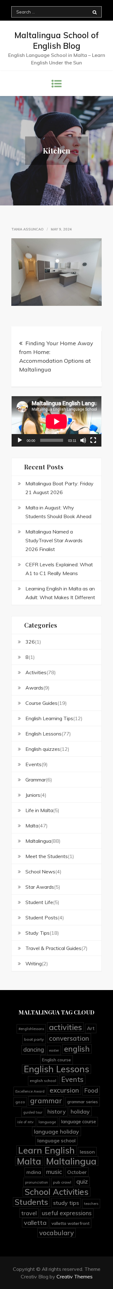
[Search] (95, 12)
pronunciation (36, 1182)
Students (31, 1202)
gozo (20, 1101)
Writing (33, 963)
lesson (87, 1152)
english (77, 1049)
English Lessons (43, 733)
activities (65, 1027)
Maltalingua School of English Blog (56, 40)
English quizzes (42, 749)
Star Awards (39, 887)
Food (91, 1090)
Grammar (35, 779)
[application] (56, 421)
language (47, 1122)
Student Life (39, 902)
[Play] (20, 440)
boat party (34, 1039)
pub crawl (62, 1182)
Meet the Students (46, 856)
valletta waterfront (70, 1223)
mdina (33, 1172)
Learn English (46, 1150)
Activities (35, 672)
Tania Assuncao (27, 229)
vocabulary (56, 1233)
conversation (69, 1038)
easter (54, 1050)
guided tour (32, 1112)
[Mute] (83, 440)
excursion (64, 1090)
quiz (82, 1181)
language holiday (56, 1131)
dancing (33, 1049)
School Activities (56, 1191)
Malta (31, 825)
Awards (34, 688)
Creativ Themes (74, 1276)
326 (30, 642)
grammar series (82, 1101)
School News (40, 871)
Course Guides (41, 703)
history (56, 1111)
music (54, 1171)
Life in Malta (39, 810)
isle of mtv (25, 1122)
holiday (80, 1111)
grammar (46, 1100)
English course (56, 1059)
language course (78, 1122)
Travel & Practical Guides (53, 948)
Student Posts (41, 917)
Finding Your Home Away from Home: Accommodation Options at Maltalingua (56, 356)
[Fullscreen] (93, 440)
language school (56, 1141)
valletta (35, 1222)
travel (29, 1213)
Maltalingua (38, 841)
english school (43, 1080)
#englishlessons (31, 1029)
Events (33, 764)
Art (90, 1028)
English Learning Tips (49, 718)
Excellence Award (30, 1091)
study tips (66, 1202)
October (77, 1172)
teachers (91, 1203)
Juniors (32, 795)
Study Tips (37, 933)
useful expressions (67, 1213)
